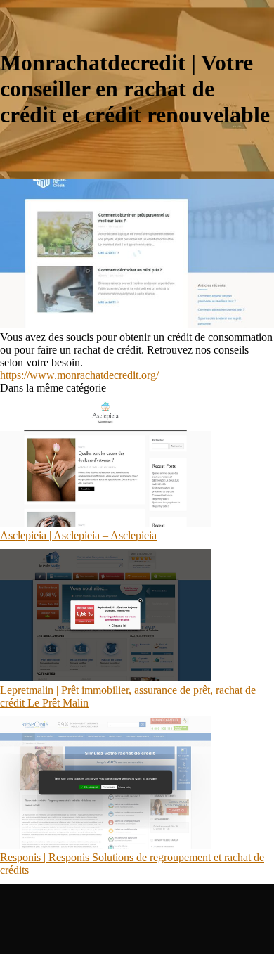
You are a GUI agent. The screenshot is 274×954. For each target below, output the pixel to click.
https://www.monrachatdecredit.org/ (79, 375)
